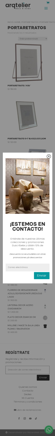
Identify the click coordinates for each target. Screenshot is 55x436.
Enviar (41, 275)
